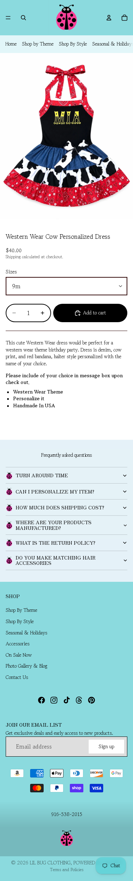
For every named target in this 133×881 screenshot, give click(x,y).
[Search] (23, 17)
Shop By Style (73, 43)
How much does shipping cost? (60, 507)
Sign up (106, 746)
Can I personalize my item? (55, 491)
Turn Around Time (42, 475)
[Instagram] (54, 700)
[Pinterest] (91, 700)
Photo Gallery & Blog (27, 666)
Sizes (11, 271)
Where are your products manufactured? (54, 525)
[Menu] (8, 18)
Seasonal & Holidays (26, 632)
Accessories (17, 644)
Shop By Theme (21, 610)
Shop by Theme (38, 43)
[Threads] (79, 700)
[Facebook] (41, 700)
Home (11, 43)
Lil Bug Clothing (50, 862)
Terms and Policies (66, 870)
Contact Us (17, 677)
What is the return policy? (55, 542)
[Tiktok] (66, 700)
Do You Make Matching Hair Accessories (55, 560)
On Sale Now (19, 654)
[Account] (109, 17)
